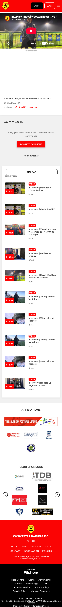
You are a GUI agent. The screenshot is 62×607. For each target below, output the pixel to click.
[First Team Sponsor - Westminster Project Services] (19, 489)
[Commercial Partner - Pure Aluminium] (42, 500)
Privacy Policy (41, 587)
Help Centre (17, 580)
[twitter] (28, 541)
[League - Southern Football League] (19, 500)
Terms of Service (21, 587)
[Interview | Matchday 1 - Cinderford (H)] (15, 188)
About (31, 580)
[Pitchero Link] (31, 573)
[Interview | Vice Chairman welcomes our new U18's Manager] (15, 229)
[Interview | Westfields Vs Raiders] (15, 318)
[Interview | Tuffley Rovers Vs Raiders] (15, 297)
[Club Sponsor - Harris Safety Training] (42, 512)
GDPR (45, 583)
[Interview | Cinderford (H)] (15, 209)
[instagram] (33, 542)
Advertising (44, 580)
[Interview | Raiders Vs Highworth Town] (15, 383)
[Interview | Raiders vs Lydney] (15, 254)
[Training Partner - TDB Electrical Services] (42, 477)
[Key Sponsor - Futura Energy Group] (19, 477)
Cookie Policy (20, 591)
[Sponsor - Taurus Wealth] (19, 512)
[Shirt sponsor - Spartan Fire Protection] (42, 489)
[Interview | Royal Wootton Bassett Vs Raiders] (15, 275)
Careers (18, 583)
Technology (32, 583)
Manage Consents (40, 591)
